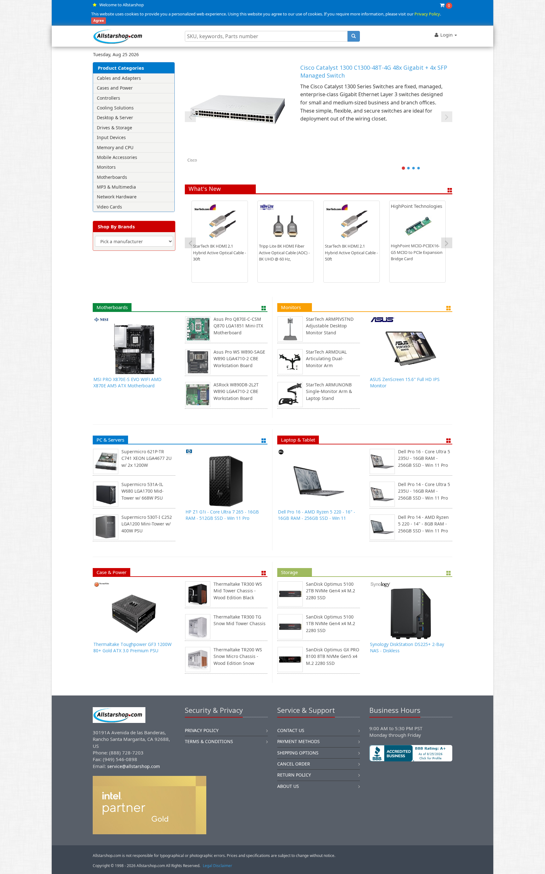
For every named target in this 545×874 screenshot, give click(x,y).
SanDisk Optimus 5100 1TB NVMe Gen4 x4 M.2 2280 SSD (330, 623)
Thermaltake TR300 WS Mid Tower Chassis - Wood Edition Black (238, 591)
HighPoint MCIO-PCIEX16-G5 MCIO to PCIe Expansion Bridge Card (416, 252)
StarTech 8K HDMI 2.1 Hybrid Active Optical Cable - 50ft (351, 252)
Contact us (290, 730)
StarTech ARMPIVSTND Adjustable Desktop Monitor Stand (330, 326)
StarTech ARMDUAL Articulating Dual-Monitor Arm (326, 358)
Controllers (108, 98)
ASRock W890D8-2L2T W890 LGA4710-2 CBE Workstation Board (236, 391)
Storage (289, 572)
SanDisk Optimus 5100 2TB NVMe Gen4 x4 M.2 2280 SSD (330, 591)
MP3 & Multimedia (116, 187)
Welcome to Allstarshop (121, 5)
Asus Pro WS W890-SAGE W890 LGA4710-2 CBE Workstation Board (239, 358)
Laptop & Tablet (298, 440)
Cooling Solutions (115, 108)
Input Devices (111, 137)
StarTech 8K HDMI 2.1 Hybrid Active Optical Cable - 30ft (219, 252)
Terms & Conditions (209, 741)
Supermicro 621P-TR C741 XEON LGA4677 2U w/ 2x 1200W (146, 458)
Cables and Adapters (119, 78)
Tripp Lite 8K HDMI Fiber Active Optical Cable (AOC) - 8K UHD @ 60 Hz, (284, 252)
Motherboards (112, 177)
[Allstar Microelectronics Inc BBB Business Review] (410, 753)
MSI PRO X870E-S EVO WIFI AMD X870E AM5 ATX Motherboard (127, 382)
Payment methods (298, 741)
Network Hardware (117, 197)
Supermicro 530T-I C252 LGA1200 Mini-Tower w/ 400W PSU (146, 524)
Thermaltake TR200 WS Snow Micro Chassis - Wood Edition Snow (238, 656)
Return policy (294, 775)
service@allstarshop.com (133, 766)
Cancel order (293, 764)
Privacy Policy (427, 14)
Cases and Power (115, 88)
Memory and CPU (115, 147)
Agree (98, 20)
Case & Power (111, 572)
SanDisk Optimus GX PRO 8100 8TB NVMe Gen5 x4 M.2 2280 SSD (332, 656)
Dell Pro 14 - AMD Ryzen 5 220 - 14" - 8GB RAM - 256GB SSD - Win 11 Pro (423, 524)
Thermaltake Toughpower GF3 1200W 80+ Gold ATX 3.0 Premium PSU (132, 647)
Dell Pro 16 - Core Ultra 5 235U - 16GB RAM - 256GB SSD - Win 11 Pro (424, 458)
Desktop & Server (115, 117)
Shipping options (298, 753)
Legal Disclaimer (217, 865)
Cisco (192, 160)
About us (288, 786)
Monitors (106, 167)
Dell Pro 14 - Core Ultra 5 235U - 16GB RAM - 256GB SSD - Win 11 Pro (424, 491)
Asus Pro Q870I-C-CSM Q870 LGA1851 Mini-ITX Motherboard (238, 326)
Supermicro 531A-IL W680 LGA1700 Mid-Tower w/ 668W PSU (142, 491)
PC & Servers (110, 440)
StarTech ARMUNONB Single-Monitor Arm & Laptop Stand (329, 391)
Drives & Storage (114, 128)
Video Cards (109, 207)
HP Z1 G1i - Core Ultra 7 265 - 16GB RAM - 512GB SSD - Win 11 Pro (222, 515)
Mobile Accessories (117, 157)
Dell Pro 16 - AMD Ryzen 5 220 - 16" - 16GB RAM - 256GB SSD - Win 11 (316, 515)
